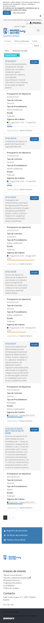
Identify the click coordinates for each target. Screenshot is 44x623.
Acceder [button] (34, 62)
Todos (34, 41)
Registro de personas (17, 530)
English (23, 26)
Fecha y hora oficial (16, 539)
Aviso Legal (14, 612)
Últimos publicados (21, 41)
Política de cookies (10, 588)
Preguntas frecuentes (12, 583)
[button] (40, 16)
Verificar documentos (17, 535)
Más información (19, 13)
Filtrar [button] (7, 51)
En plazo (8, 41)
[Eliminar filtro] (17, 55)
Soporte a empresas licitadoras (16, 578)
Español (16, 26)
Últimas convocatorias (12, 575)
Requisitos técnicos (11, 580)
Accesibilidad (8, 585)
